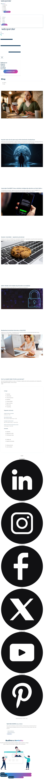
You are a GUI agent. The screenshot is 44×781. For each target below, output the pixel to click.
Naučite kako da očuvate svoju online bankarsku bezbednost (18, 139)
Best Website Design (8, 417)
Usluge (4, 7)
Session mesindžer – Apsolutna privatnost (12, 237)
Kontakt (4, 10)
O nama (4, 9)
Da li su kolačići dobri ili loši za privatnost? (12, 379)
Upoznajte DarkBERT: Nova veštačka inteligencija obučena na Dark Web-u (21, 188)
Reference (4, 17)
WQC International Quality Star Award (11, 424)
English (22, 455)
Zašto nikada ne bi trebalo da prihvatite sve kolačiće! (15, 285)
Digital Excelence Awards (9, 413)
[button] (11, 47)
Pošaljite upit (7, 11)
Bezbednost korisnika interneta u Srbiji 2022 (13, 330)
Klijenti (4, 6)
